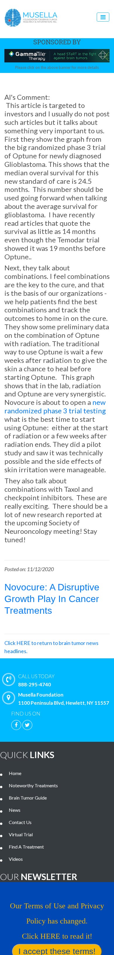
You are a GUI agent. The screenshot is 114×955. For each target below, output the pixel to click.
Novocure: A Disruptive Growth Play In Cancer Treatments (51, 599)
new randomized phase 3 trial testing (55, 406)
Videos (16, 859)
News (14, 810)
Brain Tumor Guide (28, 797)
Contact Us (20, 822)
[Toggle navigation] (103, 17)
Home (15, 773)
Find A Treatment (26, 846)
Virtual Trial (21, 834)
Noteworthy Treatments (33, 785)
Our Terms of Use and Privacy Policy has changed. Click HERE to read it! (57, 921)
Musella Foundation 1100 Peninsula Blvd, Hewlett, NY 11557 (63, 699)
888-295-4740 (36, 680)
